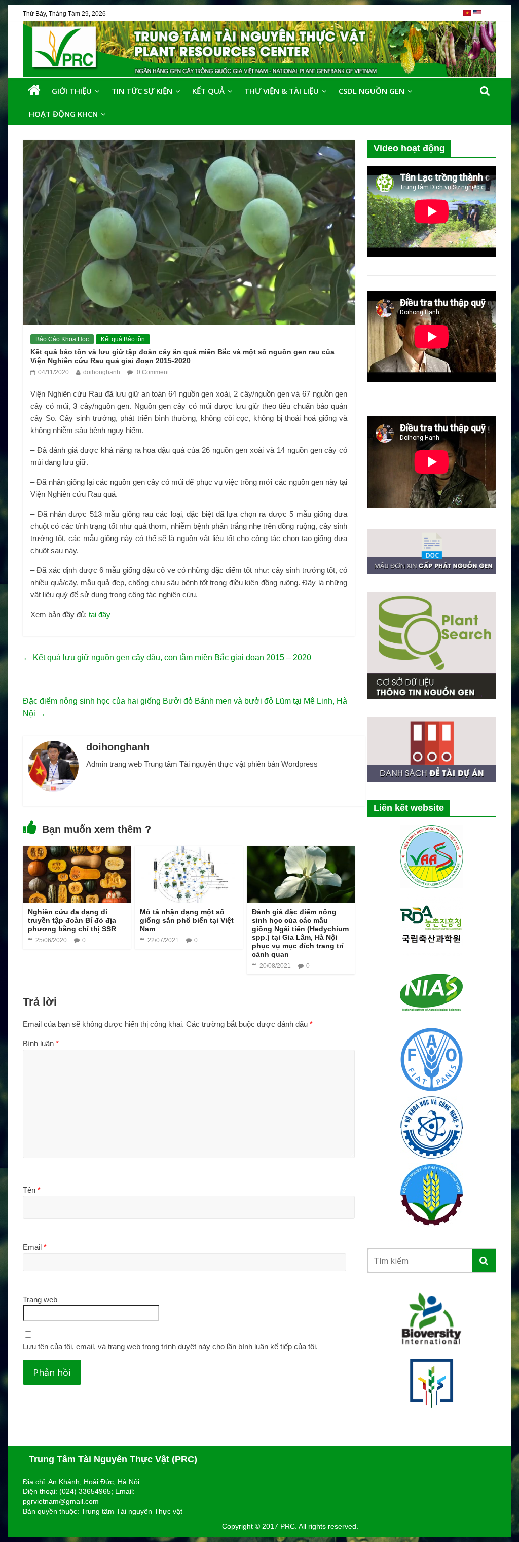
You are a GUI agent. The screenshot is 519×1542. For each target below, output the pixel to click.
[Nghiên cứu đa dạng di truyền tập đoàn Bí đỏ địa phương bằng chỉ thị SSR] (77, 852)
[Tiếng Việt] (468, 16)
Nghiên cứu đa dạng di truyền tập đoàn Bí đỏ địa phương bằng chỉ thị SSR (72, 920)
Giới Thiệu (72, 91)
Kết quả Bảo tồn (123, 339)
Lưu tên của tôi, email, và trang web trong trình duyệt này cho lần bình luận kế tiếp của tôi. (170, 1346)
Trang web (40, 1299)
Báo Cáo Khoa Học (62, 339)
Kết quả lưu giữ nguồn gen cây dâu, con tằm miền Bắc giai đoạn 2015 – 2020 (167, 657)
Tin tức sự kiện (142, 91)
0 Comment (152, 372)
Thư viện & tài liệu (281, 91)
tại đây (99, 614)
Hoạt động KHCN (63, 114)
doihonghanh (101, 372)
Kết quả (208, 91)
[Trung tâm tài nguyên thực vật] (34, 90)
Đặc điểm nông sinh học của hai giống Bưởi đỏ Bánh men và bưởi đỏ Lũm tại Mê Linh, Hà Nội (185, 708)
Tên (32, 1190)
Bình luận (41, 1043)
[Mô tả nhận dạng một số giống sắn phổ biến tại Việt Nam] (189, 852)
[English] (477, 16)
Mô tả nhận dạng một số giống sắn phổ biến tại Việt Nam (187, 920)
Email (35, 1247)
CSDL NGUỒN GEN (371, 91)
